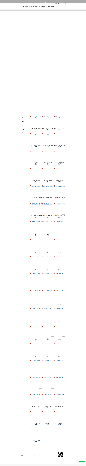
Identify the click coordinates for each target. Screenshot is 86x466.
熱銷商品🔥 (26, 6)
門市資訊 (26, 7)
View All (21, 9)
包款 (33, 6)
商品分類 (23, 121)
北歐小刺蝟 (36, 6)
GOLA (42, 6)
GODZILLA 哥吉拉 (48, 6)
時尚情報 (34, 7)
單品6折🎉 (23, 6)
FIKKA (39, 6)
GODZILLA (23, 126)
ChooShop (52, 6)
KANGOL (23, 129)
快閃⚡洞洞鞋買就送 (24, 116)
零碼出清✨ (23, 7)
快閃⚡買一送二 (23, 114)
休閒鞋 (29, 6)
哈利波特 (44, 6)
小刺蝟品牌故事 (30, 7)
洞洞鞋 (31, 6)
